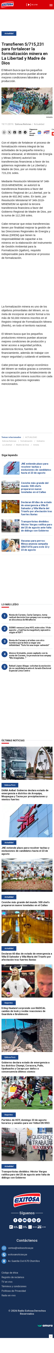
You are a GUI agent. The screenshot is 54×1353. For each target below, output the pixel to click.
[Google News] (34, 1220)
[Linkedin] (19, 132)
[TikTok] (39, 1220)
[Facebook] (14, 132)
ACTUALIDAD (31, 437)
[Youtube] (25, 1220)
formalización (26, 441)
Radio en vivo (9, 1295)
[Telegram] (25, 132)
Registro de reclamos (13, 1277)
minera (36, 445)
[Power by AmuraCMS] (45, 1325)
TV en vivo (7, 1281)
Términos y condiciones (14, 1286)
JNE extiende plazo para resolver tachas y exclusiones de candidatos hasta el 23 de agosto (36, 468)
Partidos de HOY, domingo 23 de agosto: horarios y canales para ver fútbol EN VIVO (26, 1121)
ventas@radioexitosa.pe (20, 1248)
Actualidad (8, 33)
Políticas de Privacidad (14, 1290)
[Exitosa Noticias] (8, 5)
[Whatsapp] (4, 132)
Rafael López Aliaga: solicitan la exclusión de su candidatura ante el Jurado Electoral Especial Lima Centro (30, 668)
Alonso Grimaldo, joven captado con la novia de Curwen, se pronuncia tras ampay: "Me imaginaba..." (30, 655)
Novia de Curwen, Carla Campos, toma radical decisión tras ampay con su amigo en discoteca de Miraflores (30, 617)
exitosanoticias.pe (17, 1254)
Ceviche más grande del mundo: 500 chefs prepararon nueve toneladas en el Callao (34, 488)
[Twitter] (9, 132)
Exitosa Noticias (9, 441)
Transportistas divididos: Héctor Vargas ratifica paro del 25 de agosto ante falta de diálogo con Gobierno (36, 526)
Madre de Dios (22, 445)
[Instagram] (29, 1220)
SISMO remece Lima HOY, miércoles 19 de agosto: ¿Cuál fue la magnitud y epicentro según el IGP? (30, 630)
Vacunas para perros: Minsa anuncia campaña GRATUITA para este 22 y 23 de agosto (35, 545)
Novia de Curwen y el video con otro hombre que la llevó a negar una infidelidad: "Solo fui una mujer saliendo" (29, 642)
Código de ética (10, 1272)
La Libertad (7, 445)
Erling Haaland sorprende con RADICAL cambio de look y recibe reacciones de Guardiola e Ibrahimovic (24, 1011)
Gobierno (41, 441)
